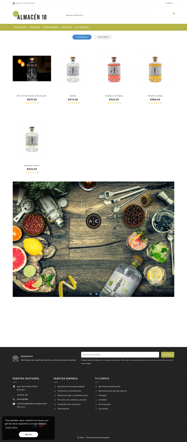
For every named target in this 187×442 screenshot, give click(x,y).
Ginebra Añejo (155, 95)
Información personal (109, 386)
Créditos (102, 399)
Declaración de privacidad (70, 386)
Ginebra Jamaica (114, 95)
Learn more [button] (11, 427)
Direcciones (104, 404)
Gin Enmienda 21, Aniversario (32, 95)
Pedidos (102, 395)
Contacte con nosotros (68, 404)
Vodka (73, 95)
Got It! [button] (28, 434)
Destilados (82, 37)
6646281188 (22, 399)
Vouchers (103, 408)
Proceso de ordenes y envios (72, 399)
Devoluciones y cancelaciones (72, 395)
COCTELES (103, 37)
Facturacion (63, 408)
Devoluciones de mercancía (112, 391)
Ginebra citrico (32, 165)
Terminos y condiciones (69, 391)
